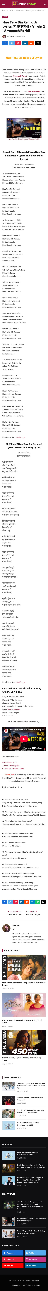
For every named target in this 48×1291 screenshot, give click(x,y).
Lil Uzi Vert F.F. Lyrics (14, 915)
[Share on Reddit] (31, 43)
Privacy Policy (16, 1285)
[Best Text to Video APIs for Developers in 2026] (8, 1125)
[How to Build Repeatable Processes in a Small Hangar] (8, 1221)
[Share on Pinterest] (18, 43)
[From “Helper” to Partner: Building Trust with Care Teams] (8, 1233)
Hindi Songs (20, 437)
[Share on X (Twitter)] (12, 43)
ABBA (5, 17)
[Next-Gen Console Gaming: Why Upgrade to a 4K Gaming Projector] (8, 1168)
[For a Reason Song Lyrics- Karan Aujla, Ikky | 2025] (24, 1005)
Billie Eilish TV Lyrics (33, 915)
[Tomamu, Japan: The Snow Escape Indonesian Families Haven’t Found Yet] (8, 1086)
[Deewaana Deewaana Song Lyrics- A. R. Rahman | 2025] (24, 967)
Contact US (27, 1285)
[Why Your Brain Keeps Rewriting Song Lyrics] (8, 1100)
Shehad (11, 36)
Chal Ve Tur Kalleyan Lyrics (13, 768)
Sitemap (37, 1285)
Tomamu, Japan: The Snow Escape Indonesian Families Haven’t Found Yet (31, 1085)
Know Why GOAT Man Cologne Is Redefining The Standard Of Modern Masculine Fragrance (30, 1180)
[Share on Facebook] (5, 43)
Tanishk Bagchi (14, 709)
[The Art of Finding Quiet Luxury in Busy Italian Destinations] (8, 1113)
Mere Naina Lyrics (9, 762)
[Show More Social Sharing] (43, 43)
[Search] (44, 3)
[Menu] (3, 3)
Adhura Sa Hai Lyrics (10, 765)
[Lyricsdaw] (24, 4)
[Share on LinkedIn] (25, 43)
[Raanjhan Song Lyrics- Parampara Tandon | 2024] (24, 1042)
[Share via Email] (38, 43)
